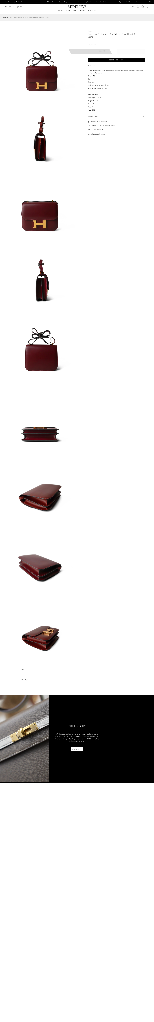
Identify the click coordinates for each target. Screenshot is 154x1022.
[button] (82, 10)
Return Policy (25, 680)
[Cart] (147, 6)
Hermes (90, 31)
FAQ (22, 670)
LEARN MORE (77, 749)
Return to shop (7, 17)
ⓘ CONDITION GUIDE (116, 60)
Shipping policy (93, 116)
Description (91, 66)
